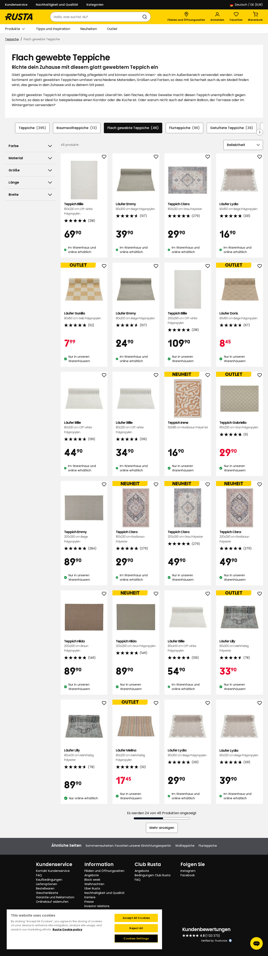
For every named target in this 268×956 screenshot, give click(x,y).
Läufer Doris (238, 315)
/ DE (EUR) (249, 5)
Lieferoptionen (46, 884)
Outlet (112, 28)
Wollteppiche (185, 846)
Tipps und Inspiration (53, 28)
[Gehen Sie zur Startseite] (19, 16)
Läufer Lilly (234, 646)
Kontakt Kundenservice (53, 871)
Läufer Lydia (238, 206)
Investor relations (97, 906)
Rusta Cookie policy (67, 929)
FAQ (39, 875)
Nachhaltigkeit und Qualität (57, 5)
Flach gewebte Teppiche (133, 127)
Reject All (136, 928)
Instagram (188, 871)
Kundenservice (16, 5)
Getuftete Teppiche (231, 127)
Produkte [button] (12, 28)
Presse (89, 902)
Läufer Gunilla (82, 315)
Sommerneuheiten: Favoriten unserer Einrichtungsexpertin (128, 846)
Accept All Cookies (136, 918)
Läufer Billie (78, 427)
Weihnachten (94, 884)
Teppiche (12, 39)
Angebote (91, 875)
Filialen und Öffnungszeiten (104, 871)
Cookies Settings (136, 938)
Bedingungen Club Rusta (152, 875)
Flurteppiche (184, 127)
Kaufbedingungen (49, 880)
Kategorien (94, 5)
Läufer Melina (130, 755)
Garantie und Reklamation (55, 897)
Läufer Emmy (135, 206)
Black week (92, 880)
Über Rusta (92, 888)
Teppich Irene (187, 424)
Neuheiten (88, 28)
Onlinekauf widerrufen (52, 902)
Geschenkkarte (47, 893)
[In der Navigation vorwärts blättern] (259, 132)
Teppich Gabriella (238, 424)
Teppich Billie (78, 209)
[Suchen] (145, 17)
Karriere (89, 897)
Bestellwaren (45, 888)
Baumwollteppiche (77, 127)
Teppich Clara (185, 206)
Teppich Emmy (76, 537)
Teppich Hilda (76, 646)
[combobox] (96, 17)
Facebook (187, 875)
